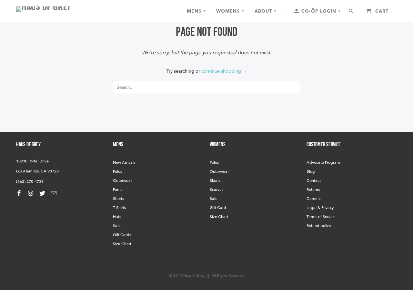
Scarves (216, 189)
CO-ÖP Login (320, 11)
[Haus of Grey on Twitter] (42, 194)
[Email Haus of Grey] (54, 194)
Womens (230, 11)
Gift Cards (122, 234)
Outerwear (122, 180)
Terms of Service (321, 216)
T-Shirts (119, 207)
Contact (314, 180)
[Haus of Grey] (61, 9)
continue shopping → (224, 71)
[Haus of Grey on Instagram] (31, 194)
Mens (196, 11)
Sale (117, 225)
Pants (117, 189)
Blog (311, 171)
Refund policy (319, 225)
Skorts (215, 180)
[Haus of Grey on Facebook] (19, 194)
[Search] (351, 11)
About (266, 11)
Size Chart (122, 243)
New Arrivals (124, 162)
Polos (117, 171)
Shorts (118, 198)
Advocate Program (323, 162)
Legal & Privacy (320, 207)
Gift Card (218, 207)
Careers (313, 198)
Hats (117, 216)
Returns (313, 189)
